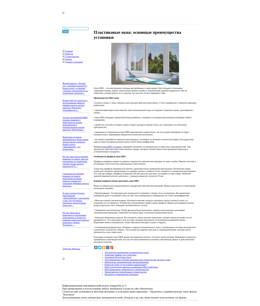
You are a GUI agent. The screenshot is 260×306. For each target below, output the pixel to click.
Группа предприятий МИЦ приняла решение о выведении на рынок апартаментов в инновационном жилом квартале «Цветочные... (75, 123)
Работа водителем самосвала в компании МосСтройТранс (131, 267)
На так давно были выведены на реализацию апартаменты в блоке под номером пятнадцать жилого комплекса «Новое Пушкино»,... (76, 219)
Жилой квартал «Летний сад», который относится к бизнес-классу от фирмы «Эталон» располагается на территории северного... (75, 88)
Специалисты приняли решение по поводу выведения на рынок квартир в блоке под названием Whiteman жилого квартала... (76, 180)
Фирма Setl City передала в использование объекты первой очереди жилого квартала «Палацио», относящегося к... (75, 105)
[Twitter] (99, 247)
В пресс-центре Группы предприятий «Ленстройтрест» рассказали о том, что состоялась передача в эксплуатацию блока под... (76, 199)
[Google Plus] (111, 247)
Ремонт (68, 59)
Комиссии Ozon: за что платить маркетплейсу (126, 265)
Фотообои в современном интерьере (121, 274)
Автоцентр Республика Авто (118, 257)
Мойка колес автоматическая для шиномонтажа (127, 262)
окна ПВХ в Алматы (112, 147)
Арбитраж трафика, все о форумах (120, 255)
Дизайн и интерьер (74, 62)
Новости (69, 54)
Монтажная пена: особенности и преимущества (127, 269)
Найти (65, 32)
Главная (69, 51)
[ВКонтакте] (96, 247)
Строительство (72, 56)
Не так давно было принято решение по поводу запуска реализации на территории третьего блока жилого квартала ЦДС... (75, 162)
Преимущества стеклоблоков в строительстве (126, 272)
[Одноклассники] (103, 247)
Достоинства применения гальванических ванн (127, 252)
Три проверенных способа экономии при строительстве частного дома (137, 260)
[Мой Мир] (107, 247)
